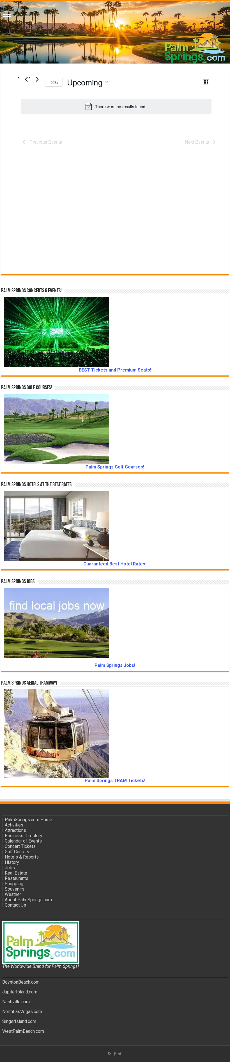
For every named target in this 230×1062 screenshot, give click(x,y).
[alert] (116, 106)
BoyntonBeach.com (21, 982)
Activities (14, 825)
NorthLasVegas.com (22, 1011)
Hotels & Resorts (22, 857)
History (12, 862)
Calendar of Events (23, 841)
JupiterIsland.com (19, 992)
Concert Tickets (20, 846)
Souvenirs (14, 889)
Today (53, 82)
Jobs (10, 867)
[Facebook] (114, 1053)
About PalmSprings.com (28, 899)
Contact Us (15, 905)
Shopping (14, 883)
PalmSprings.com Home (28, 819)
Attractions (15, 830)
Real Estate (16, 873)
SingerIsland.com (19, 1021)
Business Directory (23, 835)
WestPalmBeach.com (23, 1031)
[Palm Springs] (115, 32)
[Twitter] (120, 1053)
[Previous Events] (26, 79)
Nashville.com (16, 1001)
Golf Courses (18, 851)
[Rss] (110, 1053)
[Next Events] (37, 79)
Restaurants (16, 878)
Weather (13, 894)
